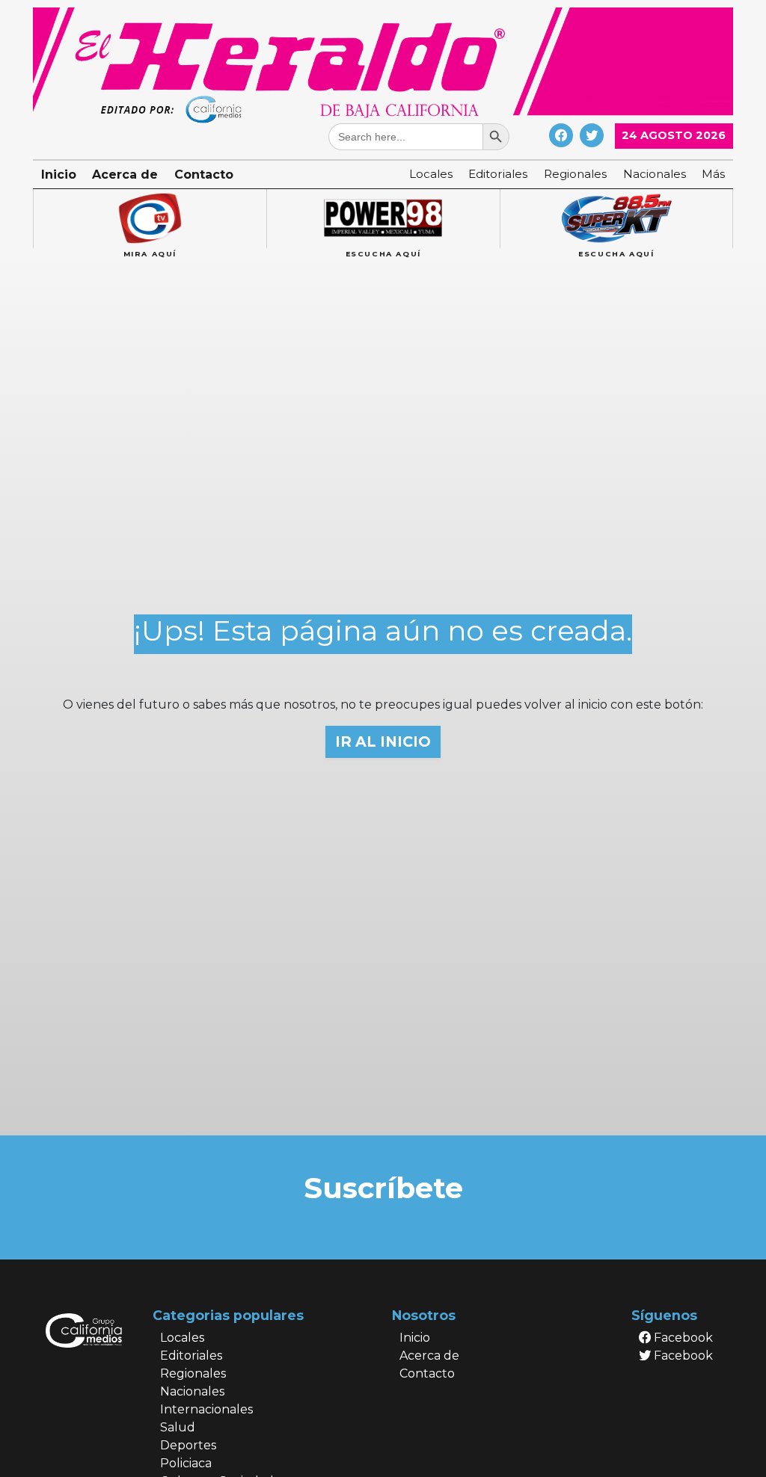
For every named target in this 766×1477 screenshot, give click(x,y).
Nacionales (654, 174)
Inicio (58, 174)
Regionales (575, 174)
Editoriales (497, 174)
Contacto (203, 174)
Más (713, 174)
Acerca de (125, 174)
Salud (177, 1427)
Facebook (682, 1337)
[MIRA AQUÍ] (149, 219)
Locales (431, 174)
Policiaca (186, 1463)
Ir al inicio (383, 741)
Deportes (188, 1445)
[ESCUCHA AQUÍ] (383, 219)
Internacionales (206, 1409)
